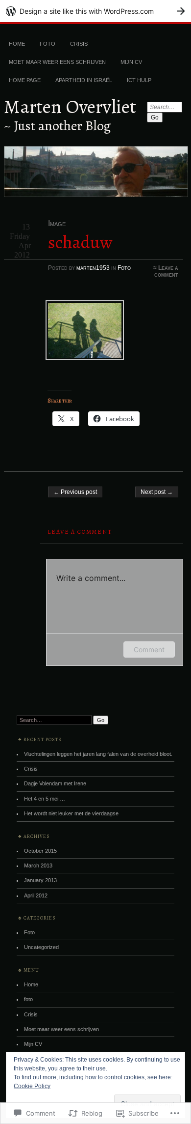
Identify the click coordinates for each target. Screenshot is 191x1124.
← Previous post (75, 492)
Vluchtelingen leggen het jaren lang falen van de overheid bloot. (98, 754)
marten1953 (93, 267)
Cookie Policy (32, 1086)
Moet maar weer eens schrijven (57, 62)
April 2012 (36, 895)
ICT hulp (139, 80)
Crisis (79, 44)
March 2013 (38, 865)
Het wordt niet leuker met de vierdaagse (71, 813)
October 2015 (40, 851)
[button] (69, 332)
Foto (124, 267)
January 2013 (40, 880)
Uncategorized (41, 947)
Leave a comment (166, 271)
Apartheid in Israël (83, 80)
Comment (149, 649)
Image (57, 223)
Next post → (157, 492)
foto (47, 44)
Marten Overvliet (70, 106)
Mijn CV (131, 62)
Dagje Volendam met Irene (55, 783)
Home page (25, 80)
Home (17, 44)
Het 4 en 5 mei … (44, 799)
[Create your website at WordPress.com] (95, 11)
